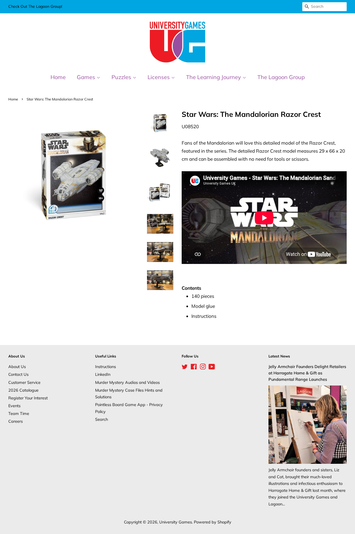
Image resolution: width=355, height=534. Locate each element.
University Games (175, 522)
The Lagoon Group (281, 77)
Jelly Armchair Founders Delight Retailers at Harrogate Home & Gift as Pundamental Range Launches (307, 373)
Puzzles (122, 77)
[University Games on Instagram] (203, 367)
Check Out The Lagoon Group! (35, 6)
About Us (17, 366)
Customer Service (24, 382)
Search (101, 419)
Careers (15, 421)
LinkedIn (102, 374)
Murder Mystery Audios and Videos (127, 382)
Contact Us (18, 374)
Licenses (159, 77)
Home (58, 77)
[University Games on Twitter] (185, 367)
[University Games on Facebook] (194, 367)
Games (87, 77)
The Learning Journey (214, 77)
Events (14, 405)
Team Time (18, 413)
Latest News (279, 356)
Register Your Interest (28, 397)
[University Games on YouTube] (212, 367)
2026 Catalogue (23, 390)
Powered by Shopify (212, 522)
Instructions (105, 366)
